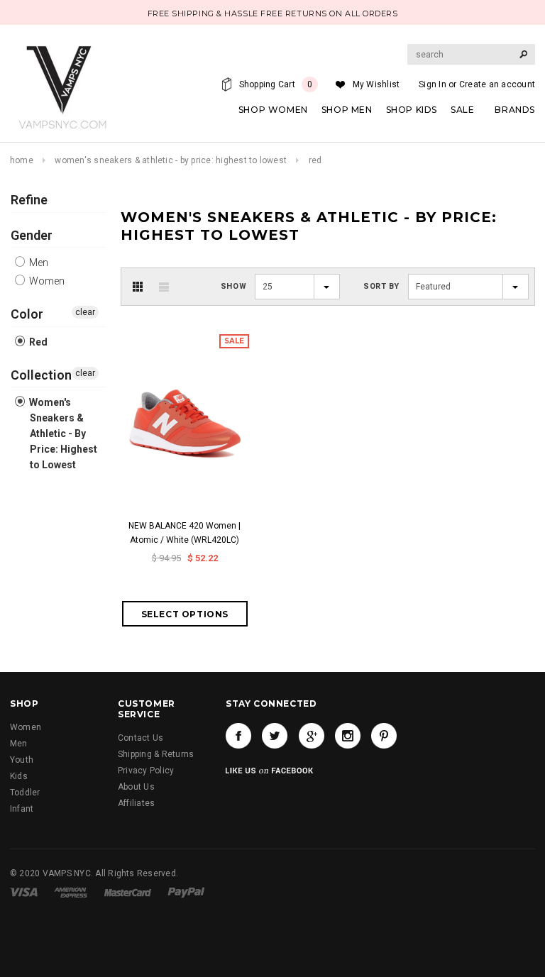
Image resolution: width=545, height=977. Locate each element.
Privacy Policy (146, 770)
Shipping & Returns (156, 754)
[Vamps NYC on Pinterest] (384, 736)
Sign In (432, 84)
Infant (21, 809)
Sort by (381, 286)
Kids (19, 776)
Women (46, 281)
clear (85, 312)
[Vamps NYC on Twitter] (274, 736)
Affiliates (136, 803)
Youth (21, 760)
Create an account (497, 84)
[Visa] (24, 892)
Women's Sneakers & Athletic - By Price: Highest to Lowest (171, 160)
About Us (136, 787)
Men (37, 262)
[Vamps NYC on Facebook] (238, 736)
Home (21, 160)
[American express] (70, 892)
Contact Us (140, 738)
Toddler (25, 792)
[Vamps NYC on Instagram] (347, 736)
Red (37, 342)
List (164, 287)
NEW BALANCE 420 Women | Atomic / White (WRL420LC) (184, 533)
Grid (138, 287)
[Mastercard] (127, 892)
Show (233, 286)
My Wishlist (376, 84)
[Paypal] (186, 892)
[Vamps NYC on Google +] (311, 736)
